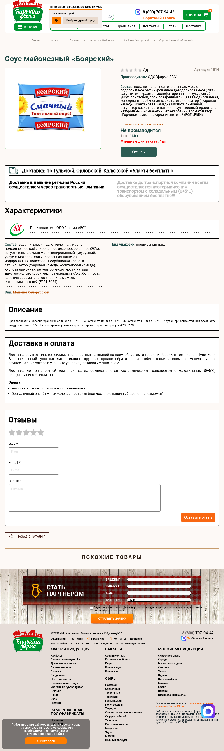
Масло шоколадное (170, 663)
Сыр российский (115, 716)
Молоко (163, 683)
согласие (107, 607)
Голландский (113, 700)
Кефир (162, 687)
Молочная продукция (180, 648)
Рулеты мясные (61, 667)
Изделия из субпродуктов (67, 687)
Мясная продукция (70, 648)
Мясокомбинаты (61, 643)
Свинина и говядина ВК (65, 659)
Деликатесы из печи (63, 663)
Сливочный (112, 688)
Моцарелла (112, 728)
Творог (162, 671)
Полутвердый (114, 704)
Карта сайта (83, 643)
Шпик (54, 695)
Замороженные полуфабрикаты (67, 711)
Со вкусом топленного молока (124, 712)
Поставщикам (103, 643)
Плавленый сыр (168, 679)
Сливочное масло (169, 655)
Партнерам (76, 638)
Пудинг (162, 675)
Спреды (163, 659)
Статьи (172, 26)
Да (56, 20)
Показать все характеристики (142, 124)
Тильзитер (111, 720)
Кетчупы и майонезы (118, 659)
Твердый (110, 708)
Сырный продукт (116, 740)
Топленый (111, 696)
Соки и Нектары (115, 655)
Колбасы (56, 655)
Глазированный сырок (172, 695)
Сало (54, 698)
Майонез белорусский (31, 292)
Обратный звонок (159, 18)
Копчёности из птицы (64, 683)
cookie (61, 727)
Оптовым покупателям (130, 643)
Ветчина (56, 691)
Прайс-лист (126, 26)
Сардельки (58, 675)
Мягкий (110, 736)
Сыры (111, 678)
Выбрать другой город (80, 20)
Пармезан (111, 684)
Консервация (113, 667)
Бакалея (113, 648)
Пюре (108, 663)
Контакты (151, 26)
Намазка (56, 702)
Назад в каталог (31, 536)
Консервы (111, 671)
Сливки (163, 691)
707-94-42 (198, 633)
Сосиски (56, 671)
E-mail (110, 593)
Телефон (112, 586)
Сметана (163, 667)
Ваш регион (114, 600)
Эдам (108, 732)
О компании (58, 638)
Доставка (194, 26)
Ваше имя (113, 580)
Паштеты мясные (62, 679)
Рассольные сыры (116, 724)
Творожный (112, 692)
